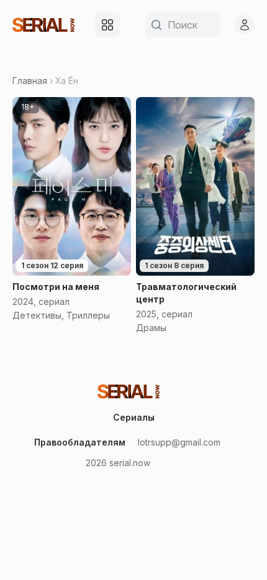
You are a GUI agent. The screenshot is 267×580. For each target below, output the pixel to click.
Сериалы (134, 417)
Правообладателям (79, 442)
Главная (29, 80)
